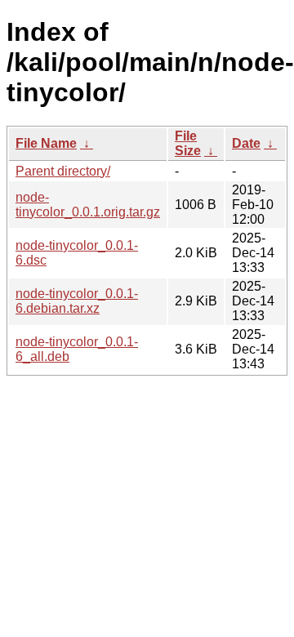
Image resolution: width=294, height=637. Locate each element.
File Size (188, 143)
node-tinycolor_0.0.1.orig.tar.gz (88, 204)
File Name (46, 143)
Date (246, 143)
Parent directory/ (63, 171)
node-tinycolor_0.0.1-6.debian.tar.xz (77, 301)
